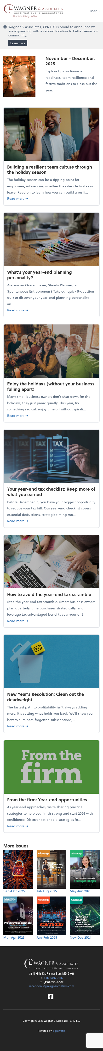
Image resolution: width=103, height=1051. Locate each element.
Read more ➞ (51, 198)
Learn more (17, 43)
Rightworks (58, 1031)
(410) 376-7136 (53, 978)
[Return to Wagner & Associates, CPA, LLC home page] (51, 964)
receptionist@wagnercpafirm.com (51, 986)
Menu (95, 10)
